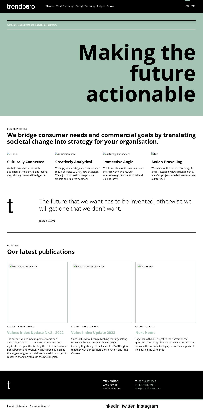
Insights (100, 6)
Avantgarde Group (38, 406)
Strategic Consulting (85, 6)
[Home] (21, 6)
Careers (110, 6)
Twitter (128, 406)
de (193, 6)
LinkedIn (111, 406)
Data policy (21, 406)
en (187, 6)
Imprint (10, 406)
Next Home (145, 332)
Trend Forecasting (64, 6)
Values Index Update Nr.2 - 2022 (35, 332)
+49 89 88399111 (146, 385)
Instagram (147, 406)
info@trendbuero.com (147, 388)
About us (49, 6)
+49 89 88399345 (146, 381)
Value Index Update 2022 (93, 332)
